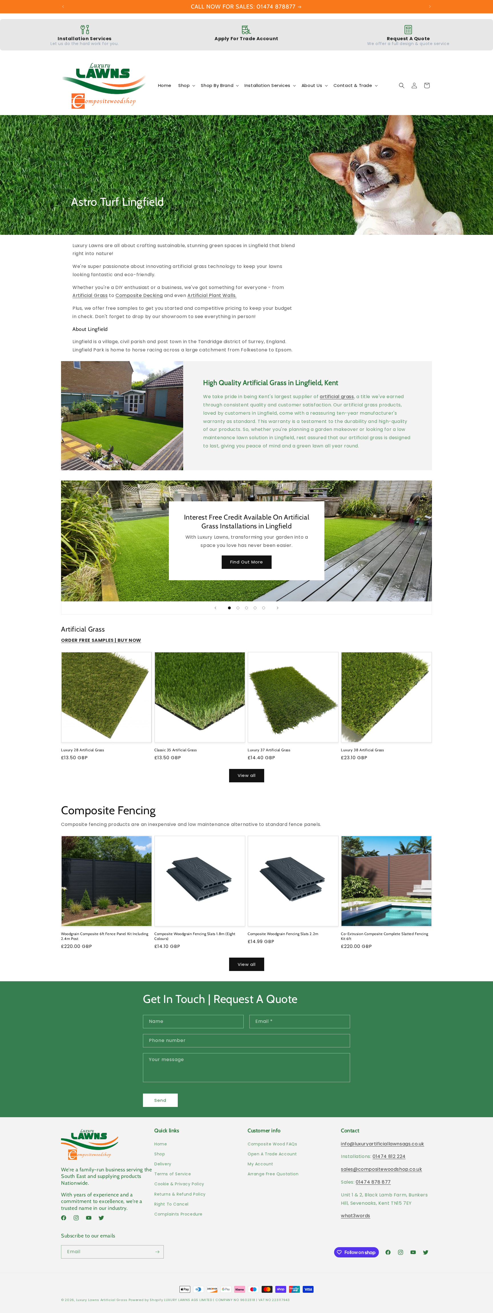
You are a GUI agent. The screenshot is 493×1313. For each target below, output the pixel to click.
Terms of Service (172, 1174)
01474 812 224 (389, 1156)
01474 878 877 (373, 1182)
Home (160, 1144)
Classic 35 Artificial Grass (175, 750)
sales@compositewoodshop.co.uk (381, 1169)
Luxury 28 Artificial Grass (82, 750)
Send (160, 1100)
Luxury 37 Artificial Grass (269, 750)
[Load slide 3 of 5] (246, 608)
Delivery (162, 1164)
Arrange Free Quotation (273, 1174)
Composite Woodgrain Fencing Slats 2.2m (283, 933)
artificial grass (337, 396)
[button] (186, 85)
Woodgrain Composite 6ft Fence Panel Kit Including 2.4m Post (104, 936)
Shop (159, 1154)
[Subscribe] (157, 1252)
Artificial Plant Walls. (212, 295)
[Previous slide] (215, 608)
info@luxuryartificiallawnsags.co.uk (382, 1144)
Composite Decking (139, 295)
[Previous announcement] (63, 6)
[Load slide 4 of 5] (255, 608)
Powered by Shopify (146, 1300)
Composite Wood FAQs (272, 1144)
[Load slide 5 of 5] (263, 608)
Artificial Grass (90, 295)
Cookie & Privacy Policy (179, 1184)
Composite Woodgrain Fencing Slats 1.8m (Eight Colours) (194, 936)
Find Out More (246, 562)
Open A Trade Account (272, 1154)
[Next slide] (277, 608)
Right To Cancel (171, 1204)
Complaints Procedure (178, 1214)
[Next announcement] (430, 6)
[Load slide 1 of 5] (229, 608)
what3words (355, 1215)
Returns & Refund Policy (180, 1194)
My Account (260, 1164)
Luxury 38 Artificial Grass (362, 750)
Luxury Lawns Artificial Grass (102, 1300)
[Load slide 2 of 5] (238, 608)
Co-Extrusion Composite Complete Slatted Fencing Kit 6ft (384, 936)
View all (247, 775)
